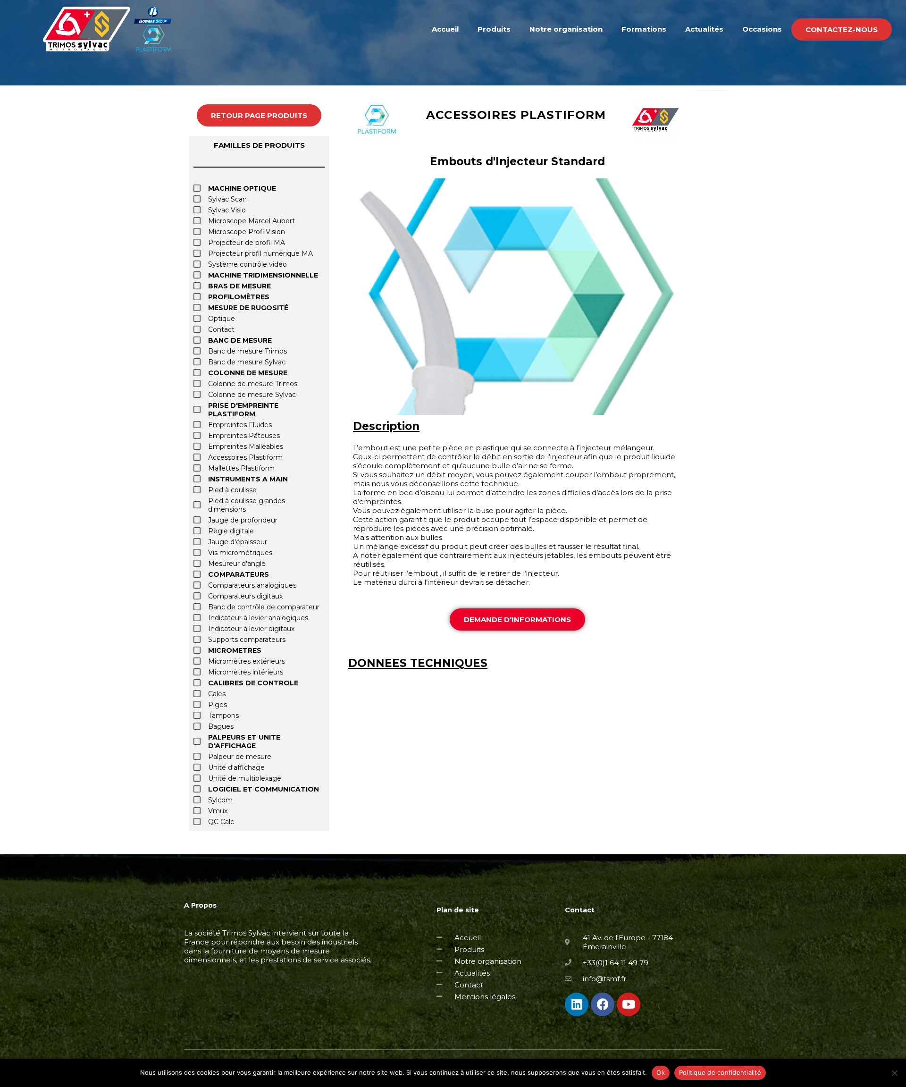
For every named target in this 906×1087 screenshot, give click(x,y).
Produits (494, 29)
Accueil (445, 29)
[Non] (894, 1073)
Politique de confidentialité (720, 1072)
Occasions (762, 29)
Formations (643, 29)
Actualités (704, 29)
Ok (660, 1072)
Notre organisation (566, 29)
